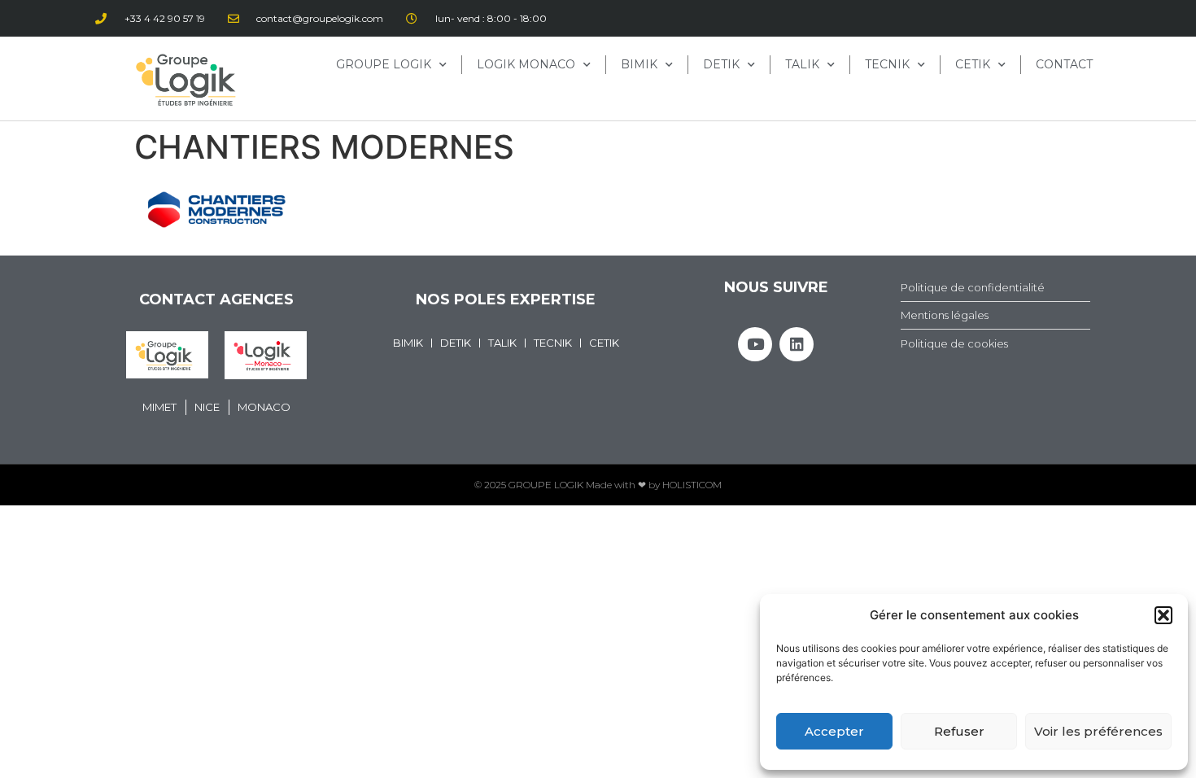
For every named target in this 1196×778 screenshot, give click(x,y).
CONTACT (1064, 64)
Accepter (834, 731)
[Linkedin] (796, 344)
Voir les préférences (1098, 731)
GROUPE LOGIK (383, 64)
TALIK (802, 64)
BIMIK (639, 64)
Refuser (959, 731)
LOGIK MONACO (526, 64)
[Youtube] (755, 344)
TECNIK (887, 64)
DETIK (721, 64)
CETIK (972, 64)
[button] (1163, 615)
